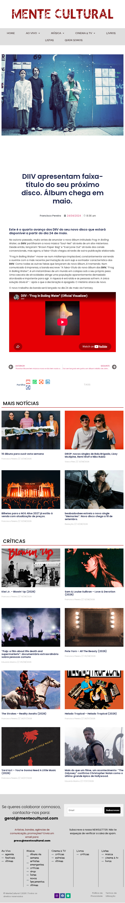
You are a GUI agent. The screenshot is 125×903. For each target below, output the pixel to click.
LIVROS (111, 33)
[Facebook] (62, 895)
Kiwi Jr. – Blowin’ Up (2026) (18, 591)
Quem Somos (73, 40)
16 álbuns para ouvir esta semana (23, 454)
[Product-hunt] (68, 895)
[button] (28, 382)
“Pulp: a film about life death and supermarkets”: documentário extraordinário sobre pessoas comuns (30, 654)
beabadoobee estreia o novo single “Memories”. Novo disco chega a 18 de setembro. (88, 516)
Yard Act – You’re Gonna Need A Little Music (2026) (29, 772)
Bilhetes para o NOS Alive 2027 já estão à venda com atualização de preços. (27, 515)
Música (56, 33)
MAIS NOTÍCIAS (21, 403)
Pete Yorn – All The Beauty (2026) (86, 651)
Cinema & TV (83, 33)
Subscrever (113, 810)
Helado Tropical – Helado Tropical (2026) (91, 713)
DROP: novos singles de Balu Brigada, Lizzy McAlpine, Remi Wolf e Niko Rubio (91, 455)
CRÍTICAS (14, 541)
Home (11, 33)
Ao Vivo (31, 33)
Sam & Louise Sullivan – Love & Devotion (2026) (90, 593)
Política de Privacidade (97, 895)
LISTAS (49, 40)
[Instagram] (56, 895)
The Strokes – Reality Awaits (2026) (24, 713)
